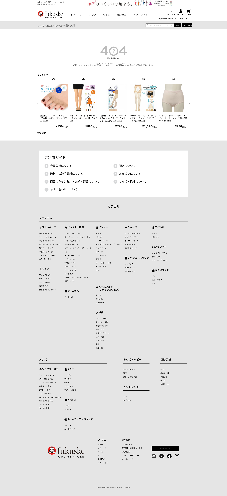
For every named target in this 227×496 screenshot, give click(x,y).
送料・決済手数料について (66, 173)
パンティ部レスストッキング (50, 244)
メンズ (93, 14)
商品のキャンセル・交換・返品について (75, 181)
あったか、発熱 (102, 322)
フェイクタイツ (45, 275)
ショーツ (99, 251)
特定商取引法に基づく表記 (132, 448)
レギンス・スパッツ (138, 257)
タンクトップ (101, 255)
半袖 (97, 270)
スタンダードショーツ (133, 237)
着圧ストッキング (46, 233)
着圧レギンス (130, 271)
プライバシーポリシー (130, 455)
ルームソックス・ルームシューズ (77, 277)
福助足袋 (122, 14)
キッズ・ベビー (132, 359)
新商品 (100, 444)
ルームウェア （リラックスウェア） (108, 288)
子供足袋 (163, 377)
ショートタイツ (45, 278)
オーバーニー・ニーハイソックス (77, 237)
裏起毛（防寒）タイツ (47, 289)
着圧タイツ (43, 286)
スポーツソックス (46, 393)
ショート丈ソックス (72, 240)
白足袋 (163, 369)
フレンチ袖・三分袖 (103, 262)
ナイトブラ (156, 256)
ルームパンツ (69, 429)
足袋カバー (164, 384)
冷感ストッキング (46, 251)
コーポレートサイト (129, 459)
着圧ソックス (70, 281)
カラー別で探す (45, 259)
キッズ (106, 14)
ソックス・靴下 (75, 227)
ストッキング (49, 227)
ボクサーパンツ (70, 390)
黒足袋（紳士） (166, 373)
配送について (127, 166)
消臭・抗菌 (100, 337)
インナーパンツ (102, 240)
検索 (177, 25)
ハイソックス (70, 259)
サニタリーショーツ (132, 233)
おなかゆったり (102, 325)
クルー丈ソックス (71, 244)
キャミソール (101, 248)
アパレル (159, 227)
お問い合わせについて (64, 189)
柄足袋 (163, 380)
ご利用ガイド (183, 18)
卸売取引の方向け (166, 18)
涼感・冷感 (100, 340)
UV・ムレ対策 (101, 318)
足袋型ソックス (70, 266)
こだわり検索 (187, 25)
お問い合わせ (165, 448)
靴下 (125, 373)
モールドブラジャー (159, 260)
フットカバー (70, 273)
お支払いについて (130, 173)
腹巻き (98, 259)
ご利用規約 (126, 451)
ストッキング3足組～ (47, 255)
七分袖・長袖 (101, 266)
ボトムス (99, 237)
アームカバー (74, 291)
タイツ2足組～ (44, 282)
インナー (103, 227)
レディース (77, 14)
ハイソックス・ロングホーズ (50, 397)
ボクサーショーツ (131, 240)
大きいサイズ (162, 270)
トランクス (68, 386)
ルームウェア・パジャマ (80, 419)
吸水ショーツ (130, 244)
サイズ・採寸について (132, 181)
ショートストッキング (47, 237)
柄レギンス (129, 264)
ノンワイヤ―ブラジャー (161, 253)
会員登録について (61, 166)
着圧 (97, 344)
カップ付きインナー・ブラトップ (109, 244)
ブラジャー (161, 246)
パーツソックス (70, 270)
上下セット (100, 302)
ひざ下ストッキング (47, 240)
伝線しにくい (101, 329)
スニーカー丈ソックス (73, 255)
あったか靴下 (44, 408)
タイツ (45, 269)
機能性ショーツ (131, 248)
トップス (99, 233)
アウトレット (140, 14)
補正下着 (99, 348)
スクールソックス (130, 377)
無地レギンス (130, 267)
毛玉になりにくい (103, 333)
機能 (101, 312)
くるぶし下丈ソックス (73, 233)
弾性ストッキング (46, 248)
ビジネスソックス (46, 400)
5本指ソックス (70, 262)
